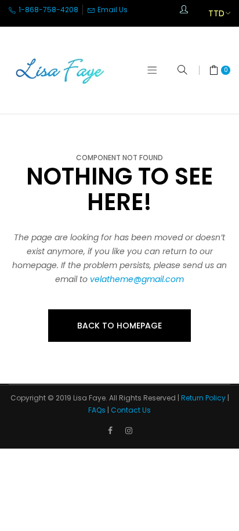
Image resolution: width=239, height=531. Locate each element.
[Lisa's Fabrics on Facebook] (110, 431)
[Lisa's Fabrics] (61, 70)
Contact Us (131, 410)
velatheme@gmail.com (137, 279)
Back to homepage (119, 325)
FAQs (97, 410)
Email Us (112, 10)
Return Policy (203, 398)
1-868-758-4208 (47, 10)
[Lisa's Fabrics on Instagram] (129, 431)
